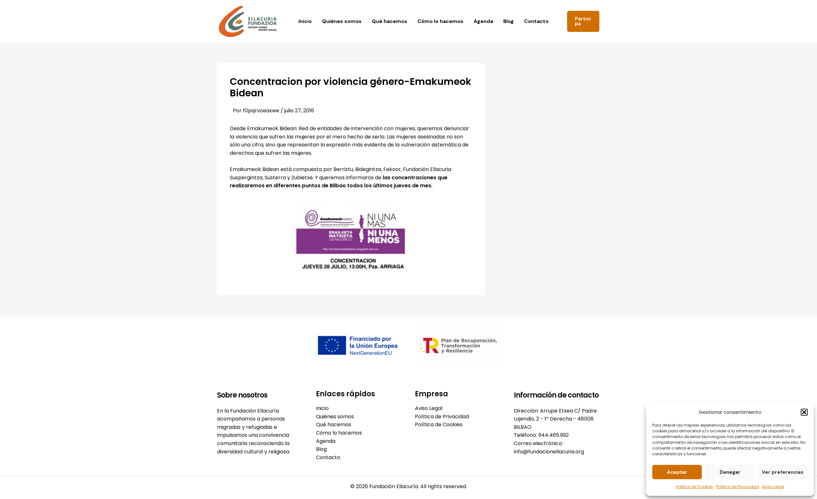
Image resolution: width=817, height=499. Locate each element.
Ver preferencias (782, 472)
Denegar (730, 472)
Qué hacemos (389, 21)
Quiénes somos (342, 21)
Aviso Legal (773, 486)
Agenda (483, 21)
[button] (804, 412)
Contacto (536, 21)
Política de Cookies (694, 486)
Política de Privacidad (737, 486)
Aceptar (677, 472)
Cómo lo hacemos (440, 21)
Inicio (305, 21)
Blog (508, 21)
